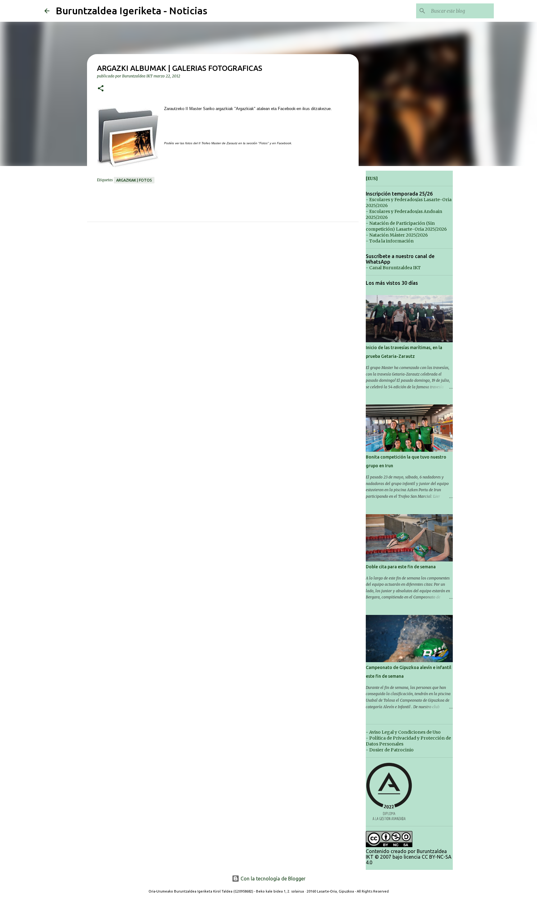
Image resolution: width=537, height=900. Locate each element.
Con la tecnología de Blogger (272, 878)
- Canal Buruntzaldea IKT (393, 267)
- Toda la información (390, 241)
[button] (100, 89)
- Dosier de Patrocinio (390, 750)
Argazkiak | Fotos (134, 180)
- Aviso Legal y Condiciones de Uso (403, 732)
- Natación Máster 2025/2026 (397, 235)
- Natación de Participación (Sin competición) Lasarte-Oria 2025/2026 (406, 226)
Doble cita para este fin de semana (401, 566)
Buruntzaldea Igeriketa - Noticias (131, 10)
